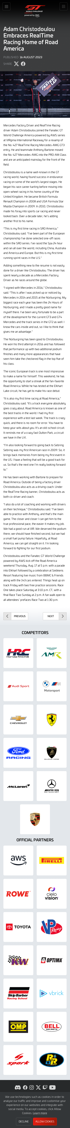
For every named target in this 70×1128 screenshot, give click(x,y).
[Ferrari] (52, 719)
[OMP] (18, 1027)
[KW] (18, 960)
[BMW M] (52, 686)
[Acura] (18, 653)
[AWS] (18, 860)
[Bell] (52, 1027)
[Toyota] (18, 927)
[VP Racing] (52, 927)
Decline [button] (24, 1121)
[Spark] (18, 1060)
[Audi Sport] (18, 686)
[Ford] (18, 753)
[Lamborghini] (52, 753)
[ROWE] (18, 894)
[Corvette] (18, 719)
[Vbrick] (52, 993)
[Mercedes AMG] (52, 786)
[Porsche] (35, 819)
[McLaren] (18, 786)
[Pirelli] (52, 860)
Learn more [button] (40, 1113)
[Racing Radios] (52, 1060)
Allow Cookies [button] (45, 1121)
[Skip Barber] (18, 993)
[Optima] (52, 960)
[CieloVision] (52, 894)
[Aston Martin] (52, 653)
